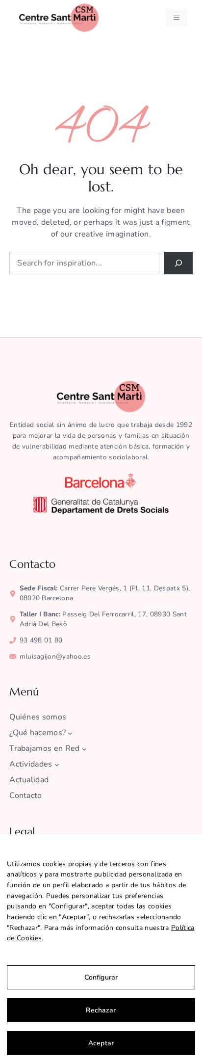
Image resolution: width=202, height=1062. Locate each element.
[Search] (178, 263)
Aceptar (101, 1043)
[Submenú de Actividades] (56, 764)
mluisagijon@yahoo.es (55, 656)
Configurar (101, 977)
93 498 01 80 (41, 640)
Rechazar (101, 1010)
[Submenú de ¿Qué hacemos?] (70, 733)
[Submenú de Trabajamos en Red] (84, 748)
